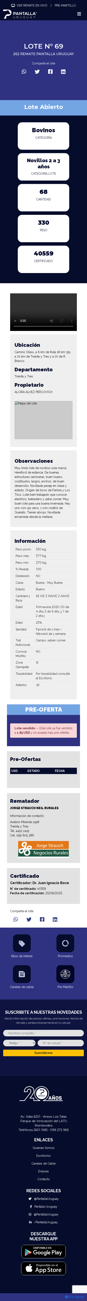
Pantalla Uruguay (45, 1206)
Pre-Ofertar (76, 1297)
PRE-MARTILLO (65, 5)
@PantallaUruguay (46, 1198)
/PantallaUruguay (45, 1222)
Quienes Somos (43, 1148)
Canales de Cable (43, 1163)
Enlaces (43, 1171)
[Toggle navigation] (79, 14)
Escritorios (43, 1155)
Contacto (43, 1179)
